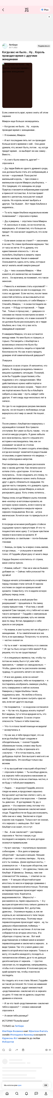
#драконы (7, 1038)
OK (45, 1085)
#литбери (7, 1031)
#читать (43, 1031)
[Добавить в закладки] (10, 1050)
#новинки (18, 1031)
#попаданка (16, 1034)
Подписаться (43, 46)
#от (16, 1038)
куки (19, 1085)
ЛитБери (13, 45)
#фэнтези (34, 1031)
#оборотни (8, 1041)
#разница (29, 1034)
